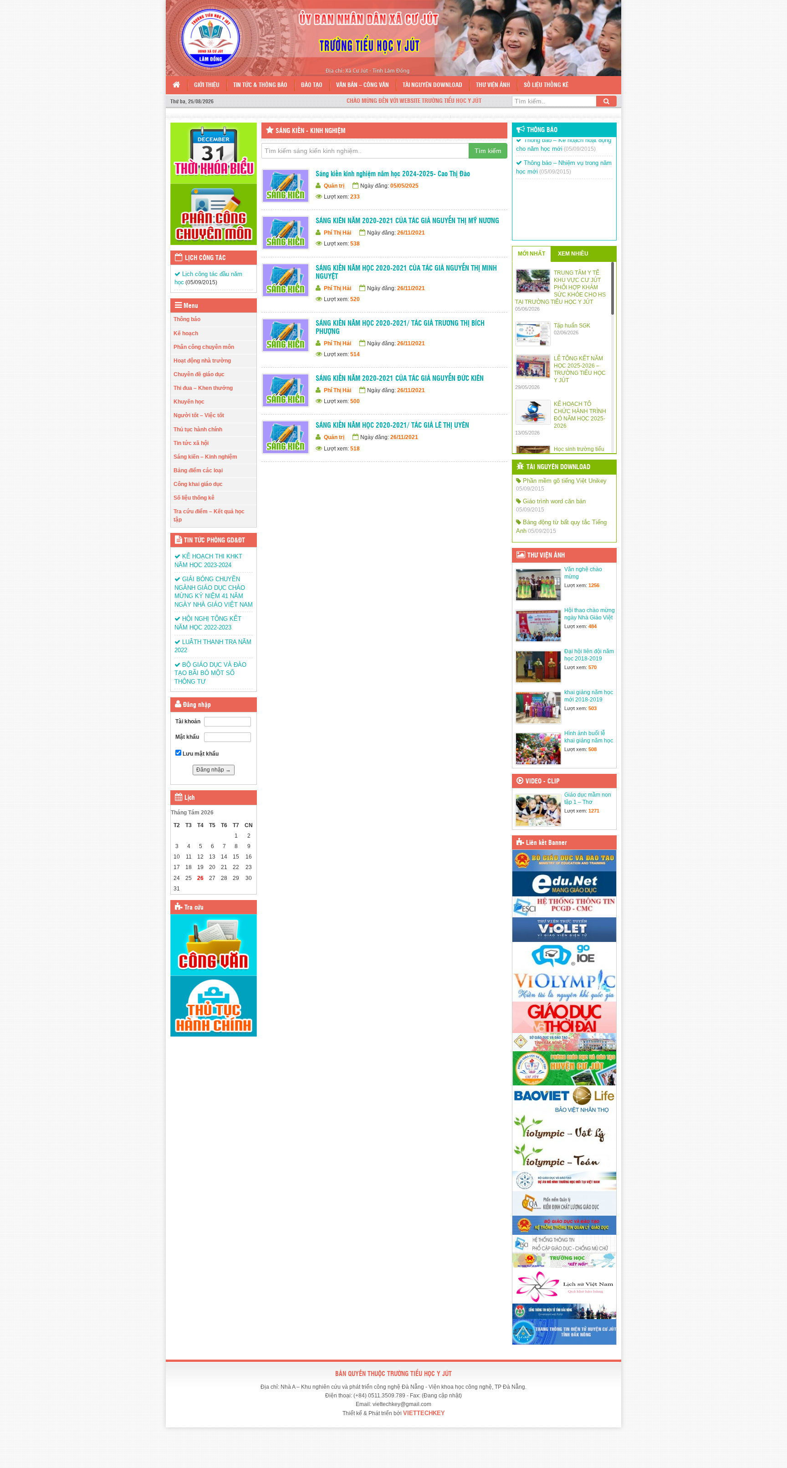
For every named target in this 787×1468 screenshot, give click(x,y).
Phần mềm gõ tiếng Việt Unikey (564, 480)
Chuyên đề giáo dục (199, 374)
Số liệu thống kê (546, 85)
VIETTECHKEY (424, 1413)
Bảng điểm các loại (198, 470)
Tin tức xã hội (191, 443)
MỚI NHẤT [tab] (531, 254)
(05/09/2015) (201, 282)
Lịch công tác (205, 258)
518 (355, 448)
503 (592, 708)
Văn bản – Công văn (362, 85)
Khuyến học (189, 402)
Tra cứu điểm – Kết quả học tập (209, 515)
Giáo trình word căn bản (553, 501)
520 (355, 299)
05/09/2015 (530, 489)
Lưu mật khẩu (200, 754)
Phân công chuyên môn (204, 347)
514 (355, 354)
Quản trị (334, 186)
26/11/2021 (411, 233)
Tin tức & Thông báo (260, 85)
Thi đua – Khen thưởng (203, 388)
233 (355, 197)
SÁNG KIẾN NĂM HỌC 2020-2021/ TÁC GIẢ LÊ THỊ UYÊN (392, 425)
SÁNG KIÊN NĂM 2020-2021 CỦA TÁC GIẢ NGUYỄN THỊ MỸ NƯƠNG (407, 221)
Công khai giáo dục (198, 484)
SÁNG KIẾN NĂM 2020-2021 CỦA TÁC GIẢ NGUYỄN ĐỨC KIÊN (400, 378)
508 (592, 749)
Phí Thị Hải (337, 233)
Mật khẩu (187, 737)
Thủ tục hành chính (198, 429)
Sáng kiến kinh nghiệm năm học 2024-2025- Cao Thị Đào (393, 174)
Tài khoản (187, 721)
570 (592, 667)
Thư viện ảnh (493, 85)
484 (592, 626)
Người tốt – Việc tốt (199, 415)
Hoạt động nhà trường (202, 361)
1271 (593, 810)
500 (355, 401)
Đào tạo (311, 85)
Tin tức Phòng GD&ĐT (214, 540)
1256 (593, 585)
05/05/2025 (404, 186)
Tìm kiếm (488, 150)
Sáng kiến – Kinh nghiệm (205, 457)
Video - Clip (543, 781)
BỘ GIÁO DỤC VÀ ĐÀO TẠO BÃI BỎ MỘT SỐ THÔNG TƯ (210, 673)
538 (355, 243)
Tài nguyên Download (432, 85)
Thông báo (187, 319)
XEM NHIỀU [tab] (573, 254)
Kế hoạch (186, 333)
